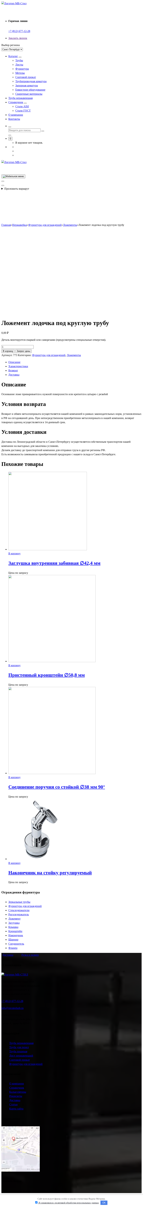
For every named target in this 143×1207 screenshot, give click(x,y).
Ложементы (74, 355)
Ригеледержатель (18, 914)
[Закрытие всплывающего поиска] (9, 135)
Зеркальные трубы (19, 901)
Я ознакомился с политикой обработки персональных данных (68, 1202)
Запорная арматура (26, 85)
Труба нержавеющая (20, 98)
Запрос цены (23, 351)
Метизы (20, 72)
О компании (15, 114)
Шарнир (13, 939)
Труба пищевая (18, 1051)
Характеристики (18, 366)
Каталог (13, 56)
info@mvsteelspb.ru (12, 1008)
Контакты (14, 118)
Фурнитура (22, 68)
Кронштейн (15, 931)
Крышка (13, 927)
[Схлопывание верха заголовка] (2, 185)
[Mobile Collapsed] (20, 57)
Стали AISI (22, 106)
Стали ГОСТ (23, 110)
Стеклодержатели (18, 910)
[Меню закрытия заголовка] (2, 181)
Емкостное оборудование (30, 89)
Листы (19, 64)
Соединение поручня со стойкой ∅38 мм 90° (56, 787)
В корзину (8, 351)
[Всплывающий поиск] (9, 126)
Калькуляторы (17, 1091)
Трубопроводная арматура (31, 81)
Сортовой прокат (25, 77)
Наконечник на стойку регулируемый (50, 872)
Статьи (13, 1104)
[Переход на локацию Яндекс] (20, 1170)
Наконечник (15, 935)
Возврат (13, 370)
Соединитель (16, 943)
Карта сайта (16, 1108)
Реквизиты (15, 1096)
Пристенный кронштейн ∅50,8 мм (46, 675)
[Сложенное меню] (13, 176)
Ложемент (14, 918)
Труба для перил (19, 1047)
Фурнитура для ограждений (48, 355)
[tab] (75, 362)
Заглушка (14, 922)
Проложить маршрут (16, 188)
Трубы (19, 60)
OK (104, 1202)
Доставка (13, 374)
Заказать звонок (17, 38)
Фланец (12, 947)
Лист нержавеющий (21, 1055)
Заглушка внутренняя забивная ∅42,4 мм (54, 563)
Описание (14, 362)
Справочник (15, 102)
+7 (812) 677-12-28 (19, 31)
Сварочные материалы (28, 93)
